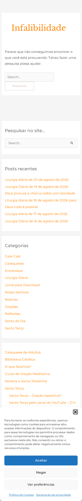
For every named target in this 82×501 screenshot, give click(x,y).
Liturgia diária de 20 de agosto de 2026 (36, 180)
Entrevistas (14, 271)
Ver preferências (41, 484)
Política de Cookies (21, 494)
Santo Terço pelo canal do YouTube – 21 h (42, 403)
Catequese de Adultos (23, 352)
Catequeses (14, 264)
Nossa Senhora (17, 292)
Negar (41, 472)
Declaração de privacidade (53, 494)
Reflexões (12, 314)
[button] (75, 412)
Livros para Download (22, 285)
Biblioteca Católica (20, 359)
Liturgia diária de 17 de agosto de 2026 (36, 214)
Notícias (11, 300)
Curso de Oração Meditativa (27, 374)
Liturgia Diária (16, 278)
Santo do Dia (15, 321)
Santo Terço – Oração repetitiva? (35, 396)
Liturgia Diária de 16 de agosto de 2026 (36, 221)
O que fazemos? (18, 367)
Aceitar (41, 460)
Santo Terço (14, 328)
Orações (11, 307)
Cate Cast (13, 256)
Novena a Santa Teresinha (26, 381)
